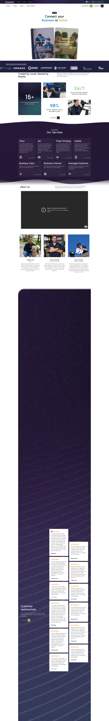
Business (19, 1)
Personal (24, 1)
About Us (30, 1)
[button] (8, 6)
